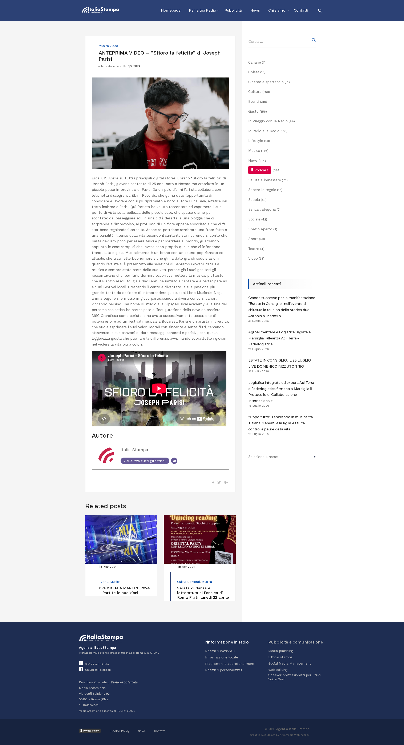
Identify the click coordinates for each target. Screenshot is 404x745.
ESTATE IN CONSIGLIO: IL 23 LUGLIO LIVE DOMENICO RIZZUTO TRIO (279, 363)
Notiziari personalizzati (224, 670)
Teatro (253, 249)
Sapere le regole (262, 190)
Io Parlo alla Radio (263, 131)
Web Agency (301, 734)
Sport (253, 239)
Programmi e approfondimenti (230, 664)
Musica (104, 46)
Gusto (253, 111)
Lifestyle (255, 141)
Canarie (254, 62)
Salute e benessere (264, 180)
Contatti (301, 10)
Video (114, 46)
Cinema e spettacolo (266, 82)
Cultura (182, 582)
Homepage (171, 10)
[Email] (174, 461)
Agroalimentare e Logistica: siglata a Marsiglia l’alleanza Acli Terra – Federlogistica (279, 338)
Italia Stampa (134, 449)
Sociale (254, 219)
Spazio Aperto (260, 229)
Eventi (103, 582)
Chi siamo (276, 10)
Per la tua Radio (202, 10)
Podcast (261, 170)
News (255, 10)
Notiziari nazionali (220, 651)
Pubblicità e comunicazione (295, 642)
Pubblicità (233, 10)
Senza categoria (262, 209)
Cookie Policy (119, 731)
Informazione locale (221, 657)
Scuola (254, 200)
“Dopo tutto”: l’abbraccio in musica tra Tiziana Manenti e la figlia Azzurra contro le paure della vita (280, 423)
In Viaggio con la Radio (268, 121)
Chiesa (253, 72)
